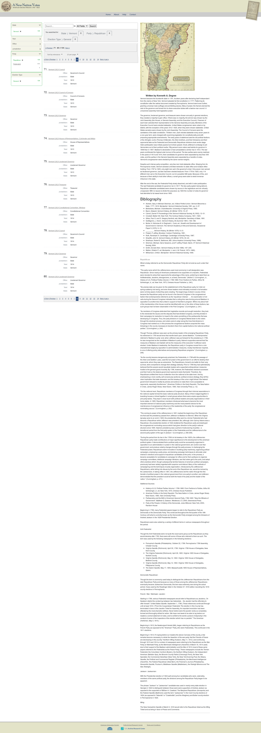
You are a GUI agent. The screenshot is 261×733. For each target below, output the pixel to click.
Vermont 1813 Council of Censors (60, 93)
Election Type (17, 75)
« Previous (48, 48)
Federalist (17, 64)
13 (94, 59)
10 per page (71, 55)
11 (87, 59)
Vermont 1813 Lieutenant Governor (61, 162)
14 (98, 59)
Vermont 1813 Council (56, 70)
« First (46, 59)
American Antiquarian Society (110, 725)
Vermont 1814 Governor (57, 254)
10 (83, 59)
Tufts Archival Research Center (133, 725)
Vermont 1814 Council (56, 231)
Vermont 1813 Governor (57, 116)
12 (90, 59)
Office (14, 43)
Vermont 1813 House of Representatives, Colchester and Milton (71, 139)
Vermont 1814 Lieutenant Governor (61, 277)
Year (14, 38)
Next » (67, 48)
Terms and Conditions (153, 725)
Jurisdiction (16, 49)
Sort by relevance (53, 55)
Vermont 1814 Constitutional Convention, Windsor (66, 208)
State (14, 25)
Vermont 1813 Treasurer (57, 185)
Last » (107, 59)
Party (14, 54)
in (75, 26)
